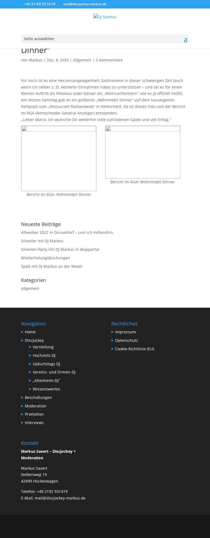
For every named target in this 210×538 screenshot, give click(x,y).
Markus (35, 60)
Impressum (125, 331)
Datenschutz (126, 340)
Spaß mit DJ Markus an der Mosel (51, 266)
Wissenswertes (46, 389)
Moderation (35, 405)
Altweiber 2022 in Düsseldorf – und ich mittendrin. (67, 232)
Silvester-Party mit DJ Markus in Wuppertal (60, 249)
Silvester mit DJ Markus (42, 240)
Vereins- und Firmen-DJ (54, 372)
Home (30, 331)
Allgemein (82, 60)
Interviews (34, 422)
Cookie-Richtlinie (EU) (134, 348)
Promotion (34, 414)
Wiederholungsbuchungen (45, 257)
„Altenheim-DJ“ (46, 380)
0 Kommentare (109, 60)
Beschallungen (38, 397)
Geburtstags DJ (46, 363)
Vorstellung (43, 346)
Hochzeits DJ (44, 355)
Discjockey (34, 340)
